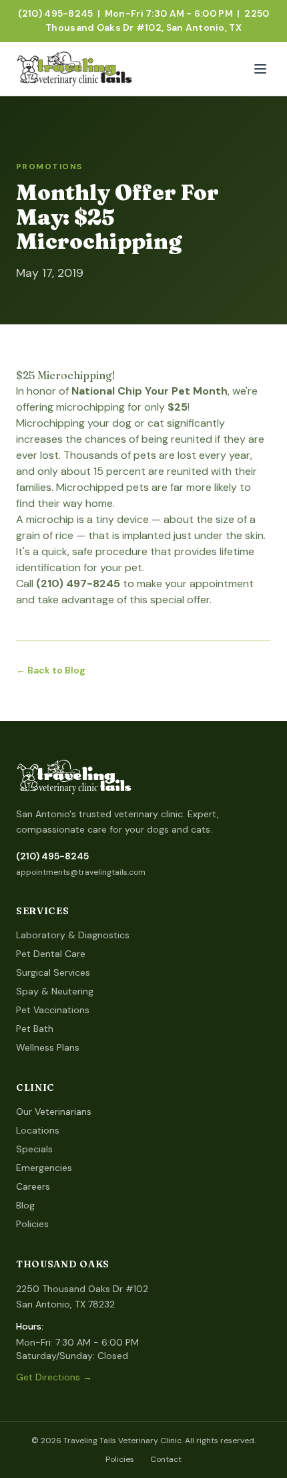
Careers (33, 1186)
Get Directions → (54, 1377)
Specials (34, 1149)
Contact (166, 1459)
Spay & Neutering (54, 991)
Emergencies (44, 1168)
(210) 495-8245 (52, 856)
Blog (25, 1205)
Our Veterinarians (53, 1111)
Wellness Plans (47, 1047)
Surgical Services (53, 972)
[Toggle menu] (260, 69)
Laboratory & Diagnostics (72, 935)
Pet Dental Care (50, 954)
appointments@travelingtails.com (81, 872)
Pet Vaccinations (52, 1010)
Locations (37, 1130)
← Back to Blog (50, 670)
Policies (32, 1224)
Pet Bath (34, 1029)
